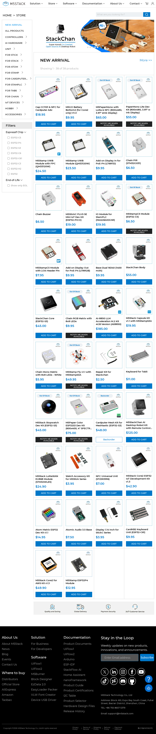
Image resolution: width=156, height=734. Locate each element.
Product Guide (73, 685)
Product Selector (75, 701)
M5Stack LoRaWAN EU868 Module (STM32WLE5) (46, 479)
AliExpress (9, 689)
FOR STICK (11, 54)
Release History (74, 711)
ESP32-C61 (16, 158)
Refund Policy (107, 728)
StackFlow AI (72, 669)
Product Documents (77, 644)
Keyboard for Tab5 (136, 371)
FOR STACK (12, 60)
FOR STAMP (12, 72)
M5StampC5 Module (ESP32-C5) (137, 215)
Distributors (10, 679)
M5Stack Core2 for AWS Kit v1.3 (46, 582)
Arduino (69, 659)
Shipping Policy (97, 728)
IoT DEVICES (12, 102)
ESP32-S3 (16, 148)
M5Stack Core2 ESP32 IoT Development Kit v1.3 (138, 478)
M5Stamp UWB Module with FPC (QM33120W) (45, 163)
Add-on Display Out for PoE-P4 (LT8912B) (78, 269)
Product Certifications (79, 690)
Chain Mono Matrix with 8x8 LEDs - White (48, 373)
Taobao (7, 700)
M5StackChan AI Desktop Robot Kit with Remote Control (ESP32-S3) (138, 426)
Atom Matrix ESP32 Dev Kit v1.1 (46, 531)
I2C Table (70, 695)
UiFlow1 (36, 663)
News (6, 649)
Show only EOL (19, 185)
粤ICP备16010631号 (145, 728)
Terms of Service (86, 728)
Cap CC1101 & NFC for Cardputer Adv (47, 108)
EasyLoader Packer (44, 689)
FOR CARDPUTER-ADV (16, 78)
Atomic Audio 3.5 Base (79, 529)
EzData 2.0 (38, 684)
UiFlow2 (36, 669)
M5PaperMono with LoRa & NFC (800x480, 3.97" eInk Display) (109, 110)
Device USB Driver (43, 700)
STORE (21, 15)
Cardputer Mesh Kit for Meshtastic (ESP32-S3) (109, 424)
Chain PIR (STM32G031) (133, 162)
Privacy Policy (75, 728)
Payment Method (118, 728)
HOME (7, 15)
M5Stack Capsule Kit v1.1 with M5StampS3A (139, 319)
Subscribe (147, 657)
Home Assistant (74, 675)
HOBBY (9, 108)
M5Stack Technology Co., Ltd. (30, 728)
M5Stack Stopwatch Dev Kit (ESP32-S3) (47, 424)
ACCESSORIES (13, 114)
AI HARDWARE (14, 42)
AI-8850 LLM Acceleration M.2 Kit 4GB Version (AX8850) (108, 321)
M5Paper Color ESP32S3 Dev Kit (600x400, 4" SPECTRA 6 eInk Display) (79, 427)
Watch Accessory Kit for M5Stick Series (78, 477)
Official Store (11, 684)
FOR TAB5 (11, 90)
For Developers (41, 649)
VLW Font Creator (43, 694)
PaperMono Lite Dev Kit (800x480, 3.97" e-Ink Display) (138, 109)
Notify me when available (109, 124)
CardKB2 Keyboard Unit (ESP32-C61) (137, 531)
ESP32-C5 (16, 137)
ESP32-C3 (16, 163)
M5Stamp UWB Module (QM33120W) (78, 162)
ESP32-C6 (16, 153)
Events (6, 659)
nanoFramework (75, 680)
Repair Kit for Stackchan (103, 373)
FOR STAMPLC (13, 84)
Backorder (109, 439)
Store (51, 3)
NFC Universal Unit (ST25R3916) (107, 477)
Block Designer (41, 679)
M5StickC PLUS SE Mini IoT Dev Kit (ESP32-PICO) (76, 217)
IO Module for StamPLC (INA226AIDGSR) (105, 217)
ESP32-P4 (16, 142)
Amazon (7, 694)
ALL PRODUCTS (14, 30)
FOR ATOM (11, 66)
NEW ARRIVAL (13, 24)
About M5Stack (12, 644)
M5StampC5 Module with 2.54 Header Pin (47, 269)
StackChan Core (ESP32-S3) (44, 320)
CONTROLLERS (14, 37)
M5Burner (38, 674)
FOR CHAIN (12, 96)
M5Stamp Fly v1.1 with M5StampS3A (78, 373)
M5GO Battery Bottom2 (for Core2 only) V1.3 (77, 110)
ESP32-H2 (16, 168)
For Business (40, 644)
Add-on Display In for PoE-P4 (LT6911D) (108, 162)
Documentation (92, 3)
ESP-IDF (69, 664)
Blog (5, 654)
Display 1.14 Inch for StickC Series (107, 531)
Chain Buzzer (43, 214)
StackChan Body (135, 267)
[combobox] (119, 14)
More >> (146, 60)
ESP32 (14, 174)
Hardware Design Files (79, 706)
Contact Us (9, 664)
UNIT (8, 48)
